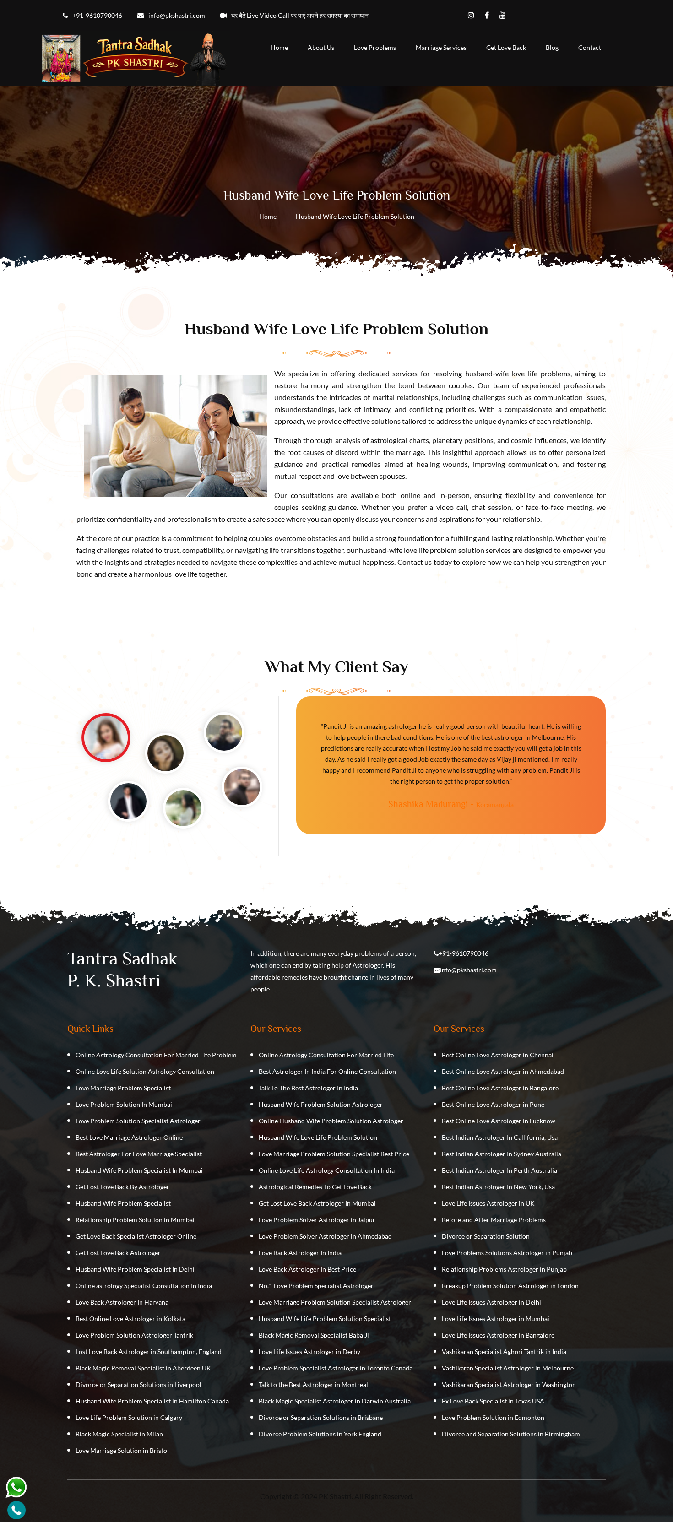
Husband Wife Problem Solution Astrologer (321, 1104)
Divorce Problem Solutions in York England (320, 1434)
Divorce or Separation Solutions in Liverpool (138, 1384)
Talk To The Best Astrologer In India (308, 1088)
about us (321, 47)
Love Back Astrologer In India (300, 1253)
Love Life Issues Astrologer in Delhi (491, 1302)
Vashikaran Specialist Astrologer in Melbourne (508, 1368)
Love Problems (375, 47)
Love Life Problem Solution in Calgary (129, 1417)
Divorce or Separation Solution (486, 1236)
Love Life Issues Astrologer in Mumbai (495, 1318)
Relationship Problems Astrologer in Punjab (504, 1269)
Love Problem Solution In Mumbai (124, 1104)
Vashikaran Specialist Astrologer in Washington (509, 1384)
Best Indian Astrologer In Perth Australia (499, 1170)
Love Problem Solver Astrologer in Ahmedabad (325, 1236)
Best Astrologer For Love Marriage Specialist (139, 1154)
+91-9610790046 (463, 953)
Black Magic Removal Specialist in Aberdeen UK (143, 1368)
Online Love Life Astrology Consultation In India (327, 1170)
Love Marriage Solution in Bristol (122, 1450)
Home (268, 216)
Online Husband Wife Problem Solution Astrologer (331, 1121)
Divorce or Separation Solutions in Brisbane (321, 1417)
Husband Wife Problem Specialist (123, 1203)
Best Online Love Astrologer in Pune (493, 1104)
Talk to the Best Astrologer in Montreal (313, 1384)
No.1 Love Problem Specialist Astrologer (316, 1285)
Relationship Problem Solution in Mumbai (135, 1220)
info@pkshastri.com (468, 970)
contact (589, 47)
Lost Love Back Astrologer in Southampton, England (149, 1351)
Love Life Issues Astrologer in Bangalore (498, 1335)
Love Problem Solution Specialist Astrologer (138, 1121)
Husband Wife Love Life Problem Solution (318, 1137)
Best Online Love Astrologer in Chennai (498, 1055)
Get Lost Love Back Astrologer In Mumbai (317, 1203)
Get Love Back (506, 47)
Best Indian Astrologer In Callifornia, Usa (500, 1137)
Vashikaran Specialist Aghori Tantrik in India (504, 1351)
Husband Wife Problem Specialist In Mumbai (139, 1170)
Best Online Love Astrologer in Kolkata (130, 1318)
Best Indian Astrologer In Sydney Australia (501, 1154)
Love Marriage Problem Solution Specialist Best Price (334, 1154)
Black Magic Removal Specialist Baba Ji (314, 1335)
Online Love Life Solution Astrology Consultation (145, 1071)
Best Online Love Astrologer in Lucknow (498, 1121)
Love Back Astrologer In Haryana (122, 1302)
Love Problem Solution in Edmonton (493, 1417)
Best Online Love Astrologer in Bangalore (500, 1088)
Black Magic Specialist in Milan (119, 1434)
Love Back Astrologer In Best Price (307, 1269)
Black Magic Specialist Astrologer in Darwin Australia (335, 1401)
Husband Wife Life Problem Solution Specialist (325, 1318)
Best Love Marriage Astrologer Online (129, 1137)
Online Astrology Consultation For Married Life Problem (156, 1055)
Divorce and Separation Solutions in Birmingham (511, 1434)
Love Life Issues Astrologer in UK (488, 1203)
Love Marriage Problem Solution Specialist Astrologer (335, 1302)
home (279, 47)
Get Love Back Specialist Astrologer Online (136, 1236)
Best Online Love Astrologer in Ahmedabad (503, 1071)
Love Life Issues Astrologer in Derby (309, 1351)
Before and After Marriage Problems (494, 1220)
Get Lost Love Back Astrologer (118, 1253)
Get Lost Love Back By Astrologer (122, 1187)
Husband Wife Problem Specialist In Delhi (135, 1269)
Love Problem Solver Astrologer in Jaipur (317, 1220)
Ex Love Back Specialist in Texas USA (493, 1401)
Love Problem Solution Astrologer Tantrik (134, 1335)
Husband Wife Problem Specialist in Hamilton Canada (152, 1401)
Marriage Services (441, 47)
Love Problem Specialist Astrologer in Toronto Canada (335, 1368)
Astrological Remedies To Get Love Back (315, 1187)
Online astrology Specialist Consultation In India (144, 1285)
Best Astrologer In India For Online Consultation (327, 1071)
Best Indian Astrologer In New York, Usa (498, 1187)
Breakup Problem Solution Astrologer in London (510, 1285)
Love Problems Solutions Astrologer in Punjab (507, 1253)
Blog (552, 47)
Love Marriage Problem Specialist (123, 1088)
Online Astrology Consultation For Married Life (326, 1055)
